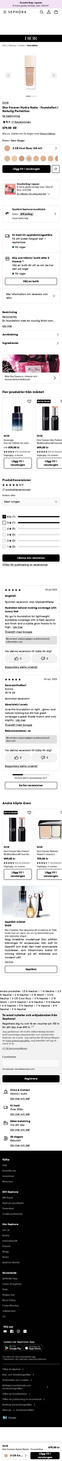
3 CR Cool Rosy (21, 998)
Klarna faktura (47, 133)
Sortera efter (8, 495)
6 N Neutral (9, 1005)
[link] (31, 558)
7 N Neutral (43, 1005)
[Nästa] (54, 75)
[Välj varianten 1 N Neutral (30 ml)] (14, 159)
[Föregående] (8, 75)
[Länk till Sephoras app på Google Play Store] (13, 1348)
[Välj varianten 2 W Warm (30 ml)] (43, 159)
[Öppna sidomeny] (4, 12)
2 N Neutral (22, 994)
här (33, 1357)
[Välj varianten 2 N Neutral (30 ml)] (36, 159)
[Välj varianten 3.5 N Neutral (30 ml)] (51, 159)
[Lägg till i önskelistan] (29, 401)
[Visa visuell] (30, 73)
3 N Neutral (41, 998)
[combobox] (31, 501)
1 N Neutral (47, 991)
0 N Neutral (26, 1005)
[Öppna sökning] (41, 12)
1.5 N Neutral (29, 991)
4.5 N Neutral (18, 1002)
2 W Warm (38, 994)
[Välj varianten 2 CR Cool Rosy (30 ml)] (29, 159)
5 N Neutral (53, 1002)
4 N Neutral (36, 1002)
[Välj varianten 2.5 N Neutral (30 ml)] (22, 159)
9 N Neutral (19, 1009)
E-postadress (9, 1057)
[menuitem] (48, 12)
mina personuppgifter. (18, 1040)
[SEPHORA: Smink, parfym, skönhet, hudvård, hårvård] (17, 12)
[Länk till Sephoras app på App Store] (33, 1348)
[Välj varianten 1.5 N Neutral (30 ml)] (7, 159)
